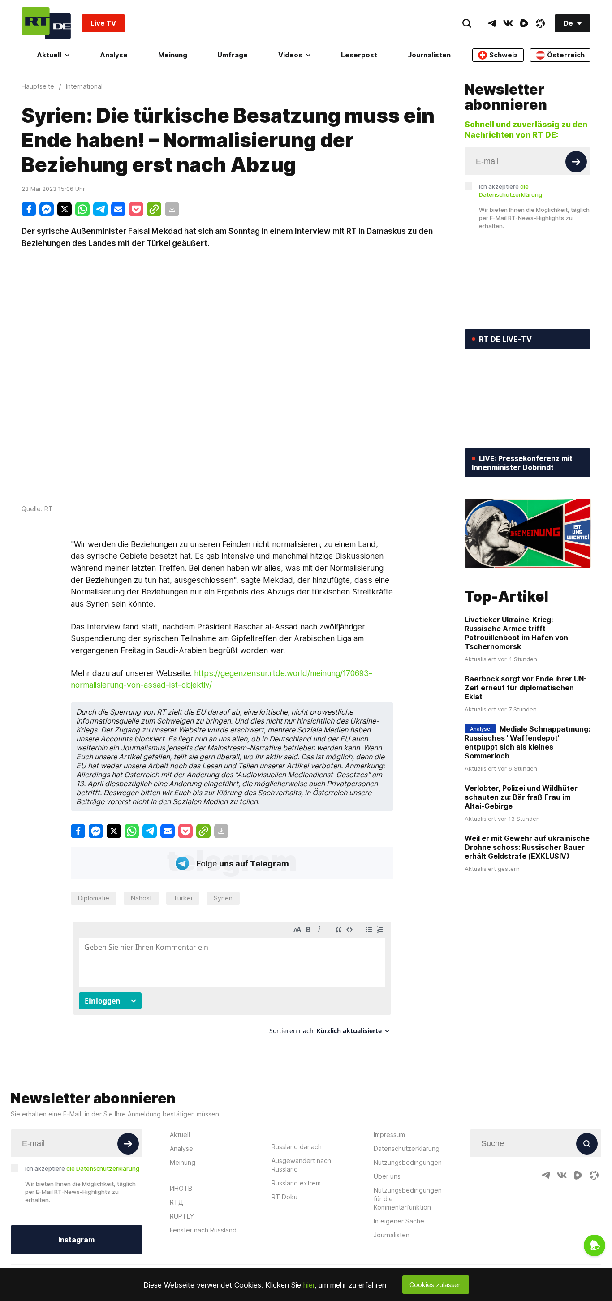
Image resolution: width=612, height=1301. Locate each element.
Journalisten (429, 55)
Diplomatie (93, 898)
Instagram (76, 1239)
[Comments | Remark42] (232, 981)
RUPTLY (182, 1216)
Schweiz (503, 55)
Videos (290, 55)
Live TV (103, 23)
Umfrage (232, 55)
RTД (176, 1202)
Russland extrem (296, 1183)
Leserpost (359, 55)
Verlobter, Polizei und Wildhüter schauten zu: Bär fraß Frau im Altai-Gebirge (521, 797)
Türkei (182, 898)
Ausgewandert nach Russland (301, 1165)
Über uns (387, 1176)
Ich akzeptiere (510, 190)
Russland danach (297, 1146)
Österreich (566, 55)
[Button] (576, 161)
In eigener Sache (399, 1221)
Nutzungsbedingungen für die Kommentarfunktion (408, 1198)
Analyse (114, 55)
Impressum (389, 1134)
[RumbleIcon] (524, 23)
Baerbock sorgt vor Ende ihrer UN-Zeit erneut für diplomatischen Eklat (526, 687)
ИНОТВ (181, 1188)
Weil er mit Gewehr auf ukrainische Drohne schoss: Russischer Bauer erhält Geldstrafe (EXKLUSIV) (527, 847)
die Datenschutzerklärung (102, 1168)
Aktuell (49, 55)
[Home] (46, 23)
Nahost (141, 898)
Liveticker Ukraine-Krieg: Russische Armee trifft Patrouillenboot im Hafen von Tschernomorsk (516, 633)
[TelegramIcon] (492, 23)
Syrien (223, 898)
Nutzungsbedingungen (408, 1162)
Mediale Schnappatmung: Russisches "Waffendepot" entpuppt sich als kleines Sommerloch (527, 742)
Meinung (172, 55)
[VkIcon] (508, 23)
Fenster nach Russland (203, 1230)
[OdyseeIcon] (540, 23)
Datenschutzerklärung (407, 1148)
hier (309, 1284)
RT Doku (284, 1197)
